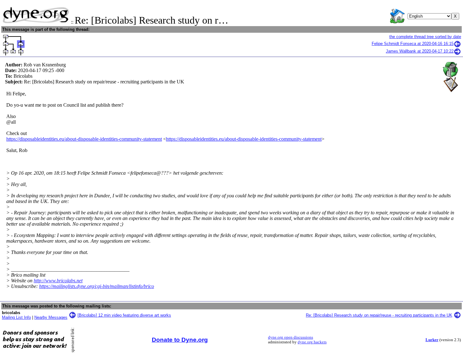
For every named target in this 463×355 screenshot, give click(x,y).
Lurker (432, 340)
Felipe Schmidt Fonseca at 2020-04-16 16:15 (413, 43)
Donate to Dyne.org (180, 339)
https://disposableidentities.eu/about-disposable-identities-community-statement (84, 139)
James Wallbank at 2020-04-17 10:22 (420, 51)
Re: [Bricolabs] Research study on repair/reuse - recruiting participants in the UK (379, 315)
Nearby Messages (50, 317)
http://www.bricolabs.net (58, 280)
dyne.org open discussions (290, 337)
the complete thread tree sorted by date (425, 36)
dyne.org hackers (312, 342)
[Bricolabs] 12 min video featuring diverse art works (124, 315)
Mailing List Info (16, 317)
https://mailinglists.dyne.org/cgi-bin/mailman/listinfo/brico (96, 286)
